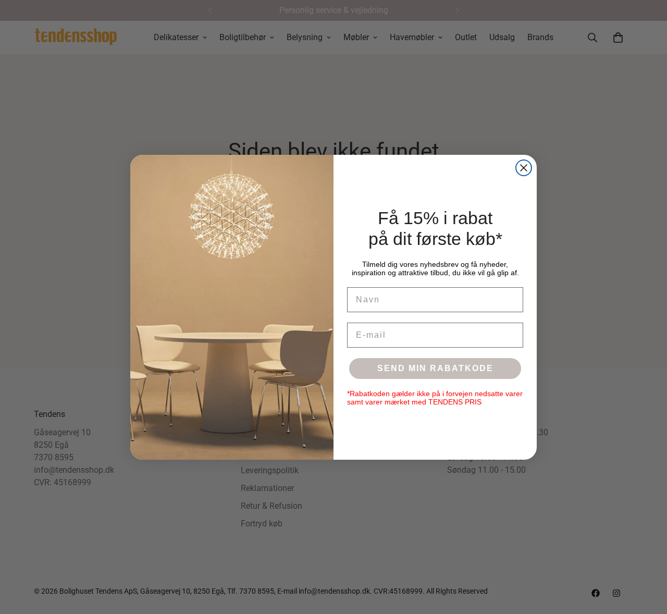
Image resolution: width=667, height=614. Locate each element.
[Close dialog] (524, 168)
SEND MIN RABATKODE (435, 368)
